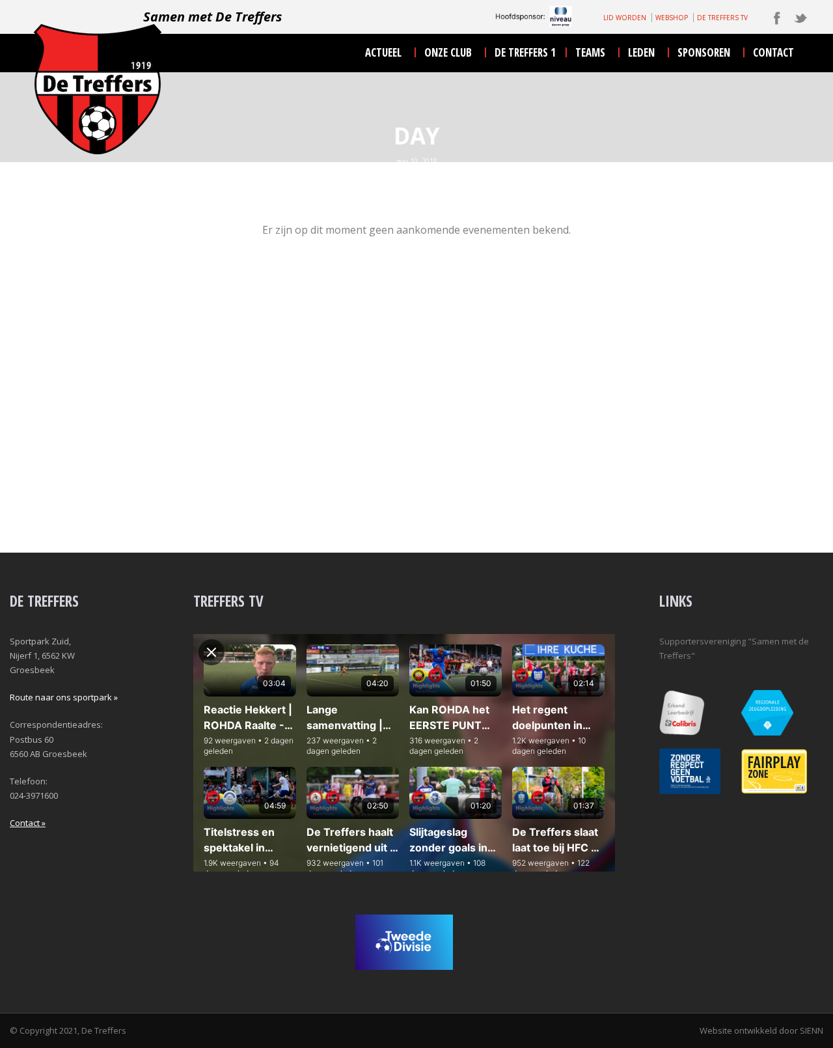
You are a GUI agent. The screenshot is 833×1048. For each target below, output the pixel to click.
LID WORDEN (624, 17)
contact (773, 52)
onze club (448, 52)
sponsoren (703, 52)
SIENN (811, 1030)
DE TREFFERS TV (722, 17)
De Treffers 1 (525, 52)
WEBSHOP (671, 17)
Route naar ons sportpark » (64, 697)
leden (641, 52)
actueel (383, 52)
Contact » (28, 823)
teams (590, 52)
